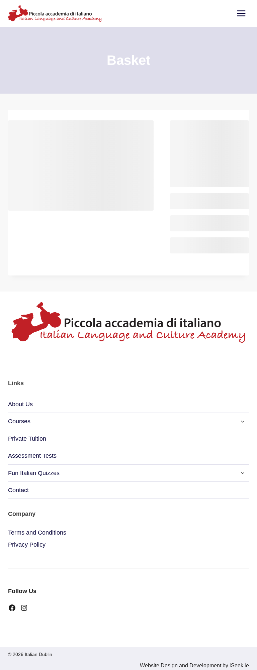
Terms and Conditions (37, 532)
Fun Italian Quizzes (34, 473)
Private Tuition (27, 438)
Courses (19, 421)
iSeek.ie (238, 665)
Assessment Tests (32, 455)
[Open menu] (241, 13)
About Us (20, 404)
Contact (18, 490)
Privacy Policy (27, 544)
